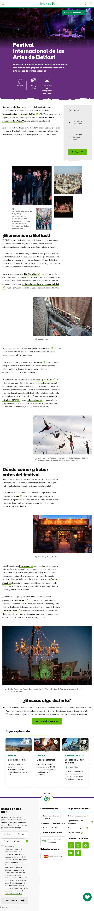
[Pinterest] (85, 845)
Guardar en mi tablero (72, 13)
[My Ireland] (85, 3)
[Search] (91, 3)
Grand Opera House (43, 379)
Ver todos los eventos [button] (47, 721)
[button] (28, 741)
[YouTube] (71, 853)
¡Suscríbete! (11, 901)
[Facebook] (71, 845)
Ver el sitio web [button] (79, 152)
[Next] (88, 764)
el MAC (46, 348)
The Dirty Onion (9, 610)
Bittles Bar (20, 600)
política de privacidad (14, 893)
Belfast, (17, 107)
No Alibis (38, 362)
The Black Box (30, 274)
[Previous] (5, 764)
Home (16, 496)
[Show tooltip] (26, 841)
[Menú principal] (3, 3)
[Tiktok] (78, 853)
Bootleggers (24, 565)
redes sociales (33, 399)
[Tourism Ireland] (47, 3)
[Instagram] (78, 845)
